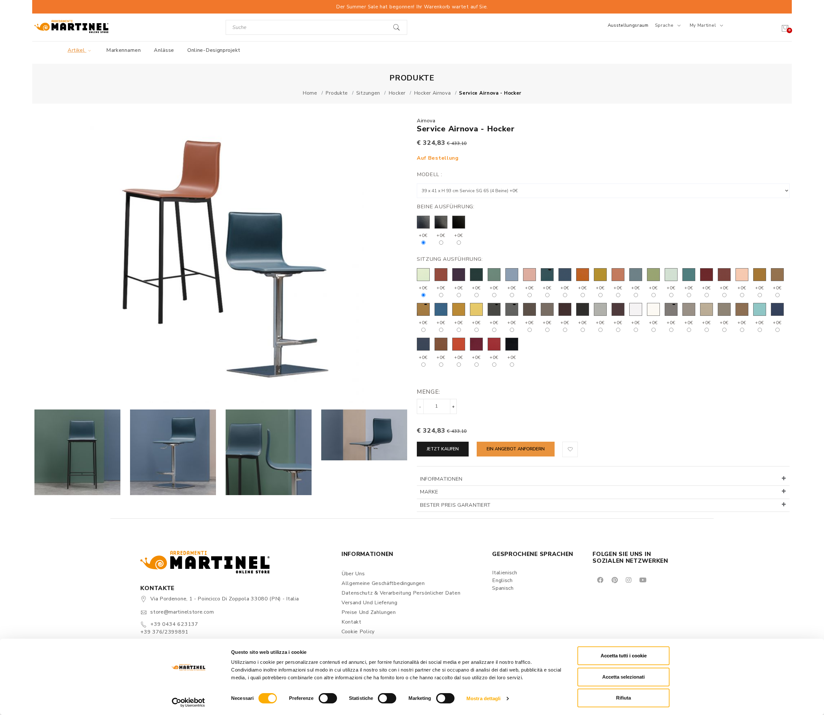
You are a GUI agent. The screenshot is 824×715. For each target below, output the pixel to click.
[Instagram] (628, 579)
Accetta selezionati (623, 677)
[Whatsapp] (657, 579)
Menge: (428, 392)
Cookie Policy (358, 631)
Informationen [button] (441, 479)
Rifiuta (623, 698)
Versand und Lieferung (370, 602)
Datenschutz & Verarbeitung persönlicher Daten (401, 593)
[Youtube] (642, 579)
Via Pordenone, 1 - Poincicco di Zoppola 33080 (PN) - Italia (224, 598)
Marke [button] (429, 491)
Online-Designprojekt (213, 50)
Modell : (429, 174)
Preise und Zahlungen (369, 612)
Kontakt (351, 622)
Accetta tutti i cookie (624, 655)
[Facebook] (600, 579)
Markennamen (123, 50)
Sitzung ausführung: (449, 259)
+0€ (423, 235)
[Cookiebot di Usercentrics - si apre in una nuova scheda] (188, 702)
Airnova (426, 120)
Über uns (353, 573)
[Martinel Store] (71, 26)
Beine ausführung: (445, 206)
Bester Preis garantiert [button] (455, 505)
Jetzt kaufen (443, 449)
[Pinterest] (614, 579)
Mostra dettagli (483, 698)
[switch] (328, 698)
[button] (570, 449)
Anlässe (164, 50)
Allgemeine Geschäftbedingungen (383, 583)
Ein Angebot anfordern (516, 449)
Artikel (77, 50)
